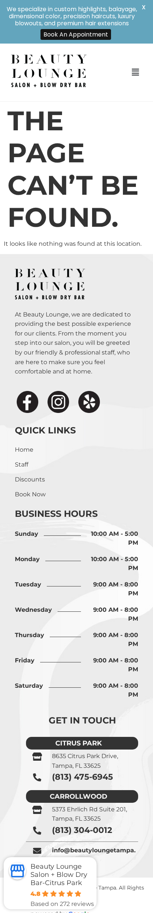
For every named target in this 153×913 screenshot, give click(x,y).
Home (24, 449)
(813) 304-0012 (82, 830)
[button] (135, 72)
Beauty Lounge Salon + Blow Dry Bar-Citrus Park (58, 874)
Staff (21, 464)
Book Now (30, 494)
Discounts (30, 479)
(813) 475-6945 (82, 777)
